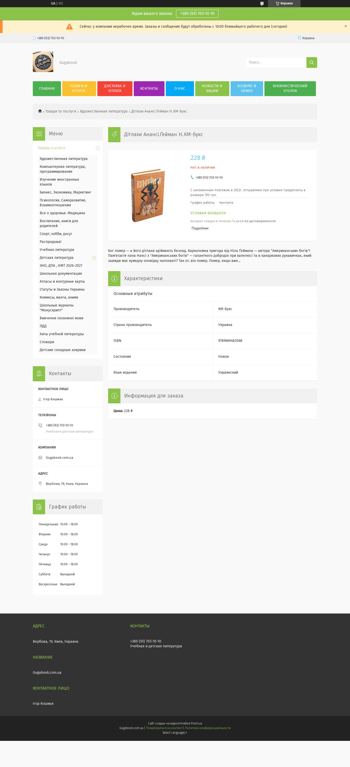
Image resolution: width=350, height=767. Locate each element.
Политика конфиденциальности (208, 728)
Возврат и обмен (247, 88)
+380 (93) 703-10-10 (197, 14)
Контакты (149, 88)
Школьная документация (61, 273)
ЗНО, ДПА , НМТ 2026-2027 (61, 266)
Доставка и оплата (115, 88)
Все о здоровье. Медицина (62, 213)
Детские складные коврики (63, 350)
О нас (179, 88)
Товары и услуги (78, 88)
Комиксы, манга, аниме (59, 297)
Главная (47, 88)
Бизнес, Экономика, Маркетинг (65, 192)
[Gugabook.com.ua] (43, 71)
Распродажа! (50, 242)
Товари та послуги (60, 111)
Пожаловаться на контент (164, 728)
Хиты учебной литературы (62, 334)
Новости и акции (212, 88)
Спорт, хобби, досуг (56, 234)
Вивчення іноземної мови (61, 318)
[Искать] (311, 62)
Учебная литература (57, 250)
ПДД (43, 326)
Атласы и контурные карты (62, 281)
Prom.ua (196, 723)
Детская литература (57, 258)
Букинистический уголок (290, 88)
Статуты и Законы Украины (62, 289)
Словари (47, 342)
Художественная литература (104, 111)
